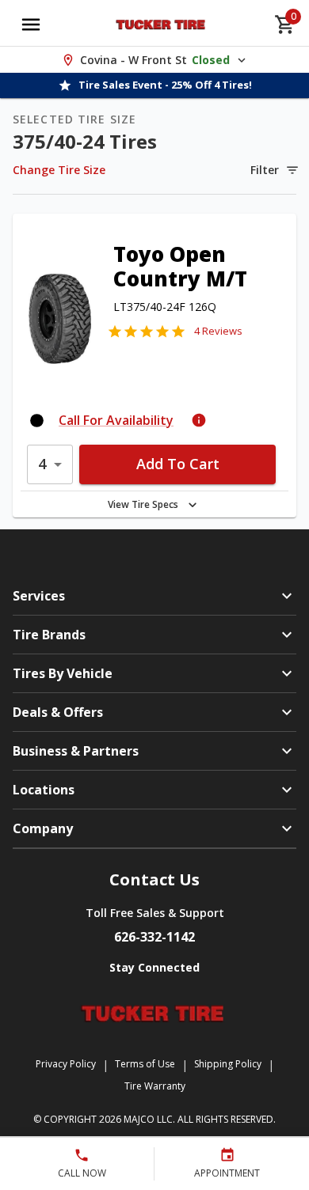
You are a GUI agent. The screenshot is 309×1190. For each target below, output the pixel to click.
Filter (264, 169)
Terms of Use (145, 1064)
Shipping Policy (227, 1064)
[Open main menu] (31, 24)
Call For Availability (116, 420)
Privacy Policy (66, 1064)
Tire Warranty (154, 1086)
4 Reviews (218, 331)
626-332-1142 (154, 937)
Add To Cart (177, 463)
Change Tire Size (59, 169)
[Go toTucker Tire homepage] (162, 24)
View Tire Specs (143, 504)
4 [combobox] (42, 463)
